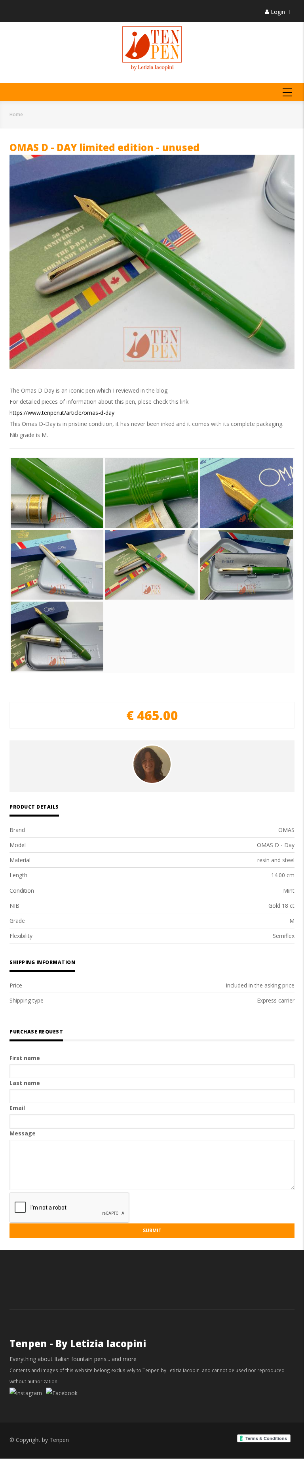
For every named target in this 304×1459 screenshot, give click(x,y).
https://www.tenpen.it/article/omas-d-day (62, 412)
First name (25, 1058)
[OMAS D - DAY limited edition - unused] (57, 492)
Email (17, 1108)
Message (23, 1133)
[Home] (152, 48)
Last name (25, 1083)
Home (16, 114)
